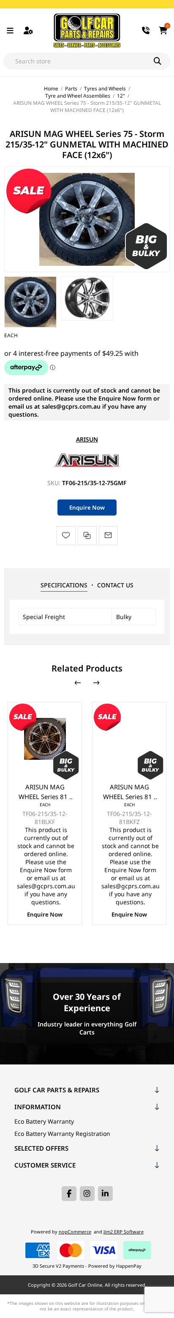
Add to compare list (87, 535)
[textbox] (78, 61)
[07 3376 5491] (146, 30)
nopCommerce (75, 1231)
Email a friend (108, 535)
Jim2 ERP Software (123, 1231)
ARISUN (87, 439)
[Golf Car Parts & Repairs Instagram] (87, 1193)
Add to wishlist (66, 535)
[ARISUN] (87, 466)
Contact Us (115, 585)
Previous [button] (77, 682)
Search (162, 61)
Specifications (64, 585)
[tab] (64, 585)
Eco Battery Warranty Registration (62, 1134)
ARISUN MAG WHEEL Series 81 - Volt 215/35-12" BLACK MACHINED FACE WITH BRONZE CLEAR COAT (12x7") (129, 792)
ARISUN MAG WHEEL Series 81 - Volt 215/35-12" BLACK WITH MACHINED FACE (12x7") (45, 792)
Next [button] (96, 682)
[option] (30, 301)
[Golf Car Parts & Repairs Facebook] (69, 1193)
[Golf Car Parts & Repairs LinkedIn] (105, 1193)
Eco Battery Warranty (44, 1121)
